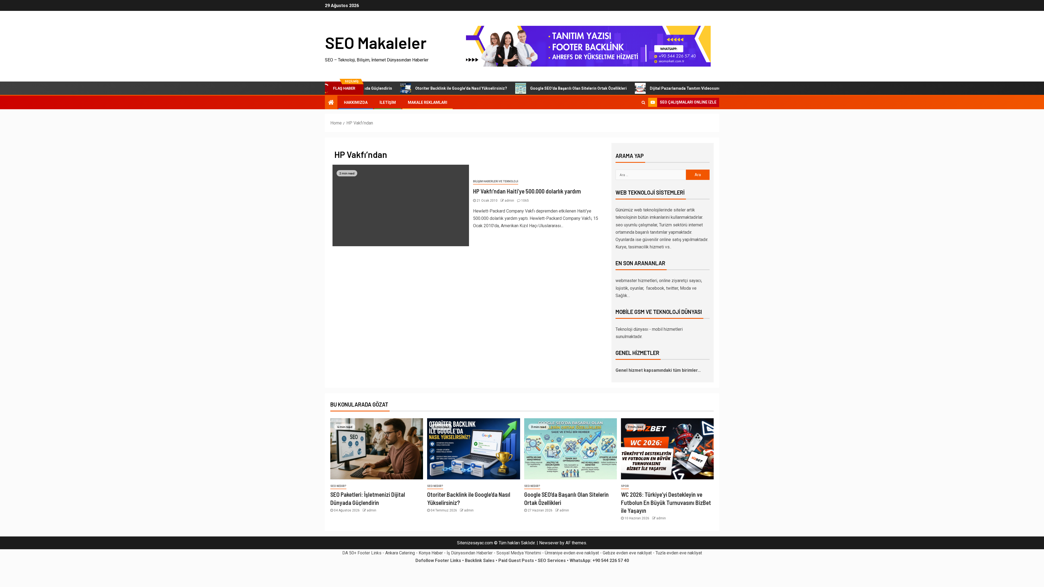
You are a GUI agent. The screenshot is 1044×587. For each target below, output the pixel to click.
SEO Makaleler (376, 42)
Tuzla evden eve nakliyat (678, 552)
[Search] (643, 102)
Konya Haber (431, 552)
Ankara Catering (400, 552)
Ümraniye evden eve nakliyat (572, 552)
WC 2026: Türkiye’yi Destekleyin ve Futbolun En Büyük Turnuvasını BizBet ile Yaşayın (666, 502)
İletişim (388, 102)
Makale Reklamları (427, 102)
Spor (625, 486)
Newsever (549, 542)
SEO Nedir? (338, 486)
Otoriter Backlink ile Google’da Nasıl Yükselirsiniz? (438, 88)
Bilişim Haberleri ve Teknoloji (495, 181)
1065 (525, 200)
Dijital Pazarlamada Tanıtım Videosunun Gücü (668, 88)
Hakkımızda (356, 102)
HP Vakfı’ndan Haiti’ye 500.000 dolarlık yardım (527, 191)
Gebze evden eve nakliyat (627, 552)
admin (510, 200)
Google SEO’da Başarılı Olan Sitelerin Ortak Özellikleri (556, 88)
